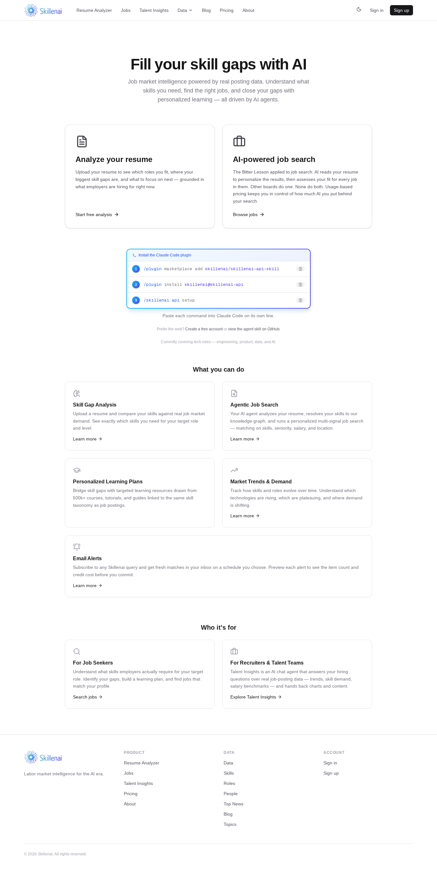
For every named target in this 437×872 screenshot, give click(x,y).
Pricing (227, 10)
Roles (229, 783)
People (231, 793)
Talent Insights (154, 10)
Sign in (377, 10)
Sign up (401, 10)
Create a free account (204, 329)
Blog (206, 10)
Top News (233, 803)
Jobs (126, 10)
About (248, 10)
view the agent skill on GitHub (254, 329)
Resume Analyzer (94, 10)
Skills (229, 773)
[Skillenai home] (43, 10)
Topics (230, 824)
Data (182, 10)
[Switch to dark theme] (358, 10)
